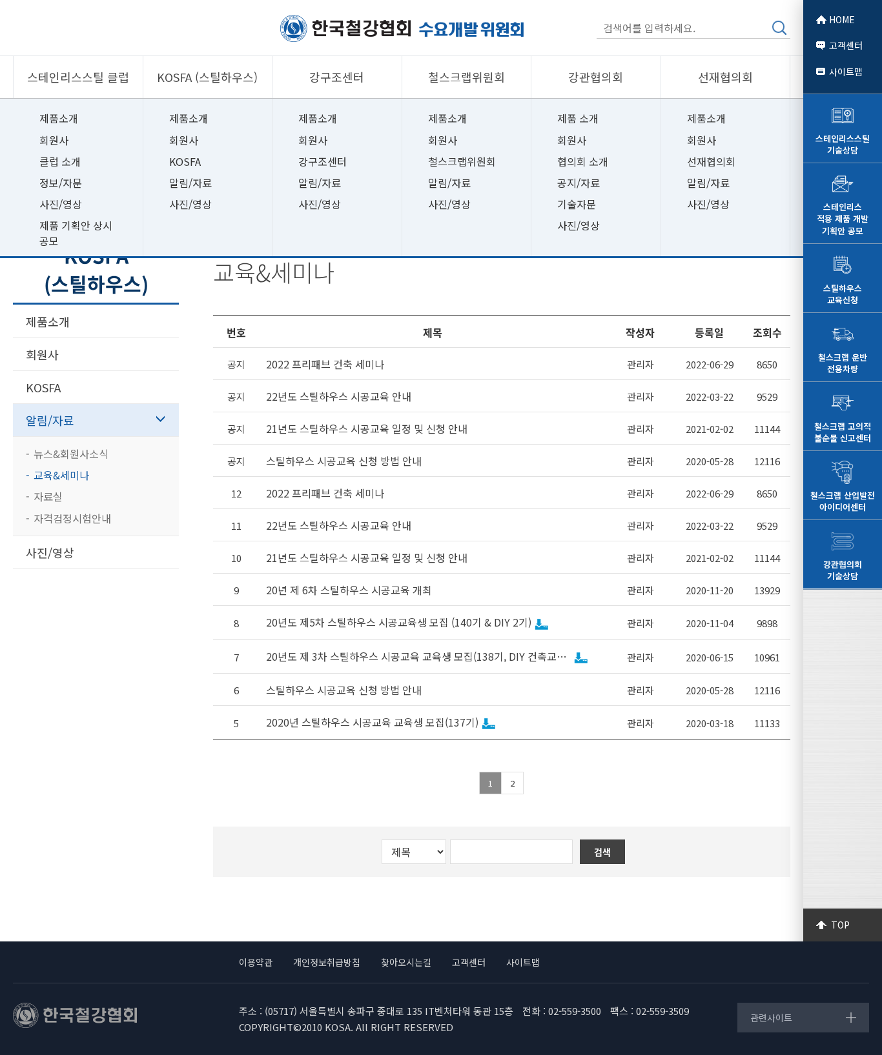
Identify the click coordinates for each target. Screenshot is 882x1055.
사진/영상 (60, 204)
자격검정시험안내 (72, 518)
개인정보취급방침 (326, 962)
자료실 (48, 496)
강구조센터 (322, 161)
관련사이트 (771, 1017)
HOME (842, 19)
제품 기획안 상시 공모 (75, 232)
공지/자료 (578, 182)
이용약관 (255, 962)
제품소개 (58, 118)
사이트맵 (846, 71)
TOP (840, 924)
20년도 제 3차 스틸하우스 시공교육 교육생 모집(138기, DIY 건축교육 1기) (418, 656)
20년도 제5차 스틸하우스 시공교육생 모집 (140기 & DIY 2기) (398, 622)
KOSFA (185, 161)
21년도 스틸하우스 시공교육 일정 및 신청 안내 (366, 428)
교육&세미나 (61, 475)
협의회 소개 (582, 161)
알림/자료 (190, 182)
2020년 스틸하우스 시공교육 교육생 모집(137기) (372, 722)
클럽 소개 (60, 161)
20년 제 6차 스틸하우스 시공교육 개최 (349, 590)
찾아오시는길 (406, 962)
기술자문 (576, 204)
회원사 (53, 140)
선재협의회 (711, 161)
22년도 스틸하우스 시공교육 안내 (338, 396)
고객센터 (846, 45)
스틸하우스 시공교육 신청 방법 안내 (344, 461)
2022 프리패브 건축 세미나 (325, 364)
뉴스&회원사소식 (71, 453)
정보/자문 (60, 182)
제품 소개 (578, 118)
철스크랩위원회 (462, 161)
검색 (779, 28)
